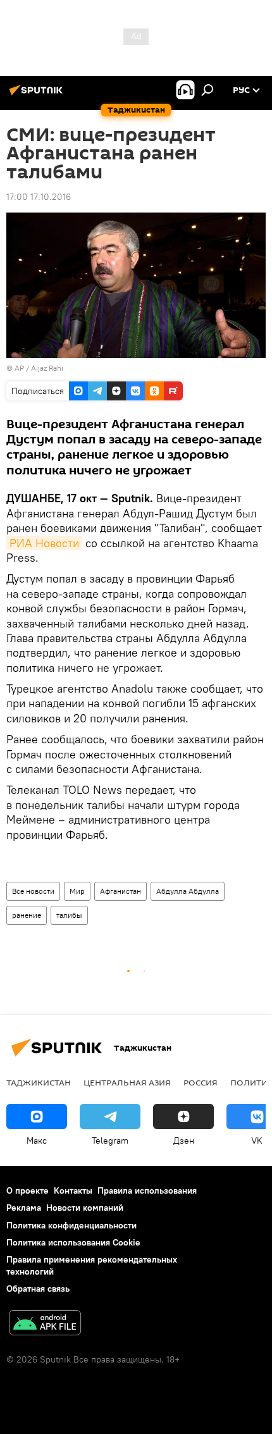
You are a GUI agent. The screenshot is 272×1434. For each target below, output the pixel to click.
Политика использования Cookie (73, 1242)
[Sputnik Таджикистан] (38, 95)
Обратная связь (38, 1288)
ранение (26, 915)
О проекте (27, 1190)
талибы (69, 915)
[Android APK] (45, 1324)
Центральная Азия (127, 1082)
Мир (77, 891)
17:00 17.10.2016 (38, 196)
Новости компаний (84, 1207)
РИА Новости (44, 543)
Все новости (33, 891)
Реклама (23, 1207)
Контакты (73, 1190)
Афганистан (120, 891)
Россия (200, 1082)
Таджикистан (38, 1082)
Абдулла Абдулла (187, 891)
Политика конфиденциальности (71, 1225)
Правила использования (147, 1190)
